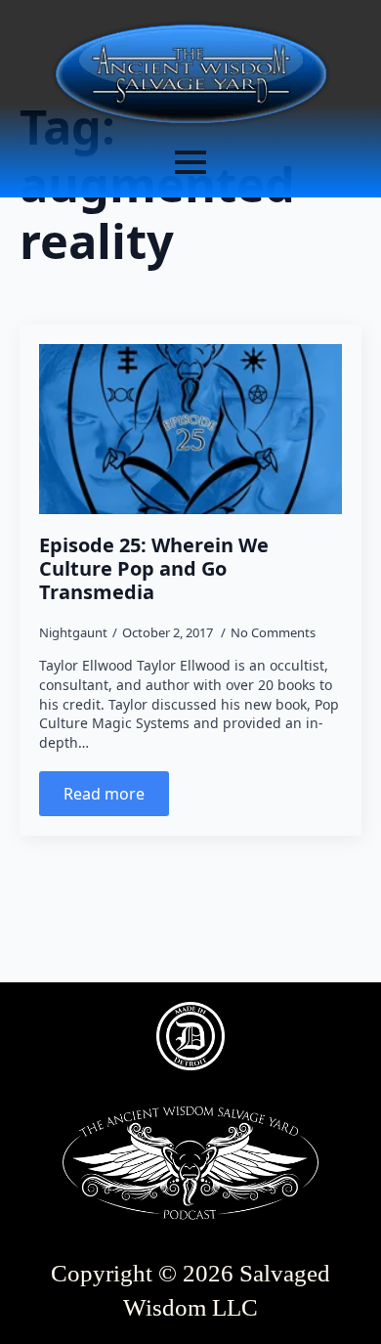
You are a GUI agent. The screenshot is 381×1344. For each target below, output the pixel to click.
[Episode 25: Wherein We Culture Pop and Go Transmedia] (190, 429)
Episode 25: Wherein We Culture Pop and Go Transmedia (154, 569)
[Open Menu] (190, 162)
